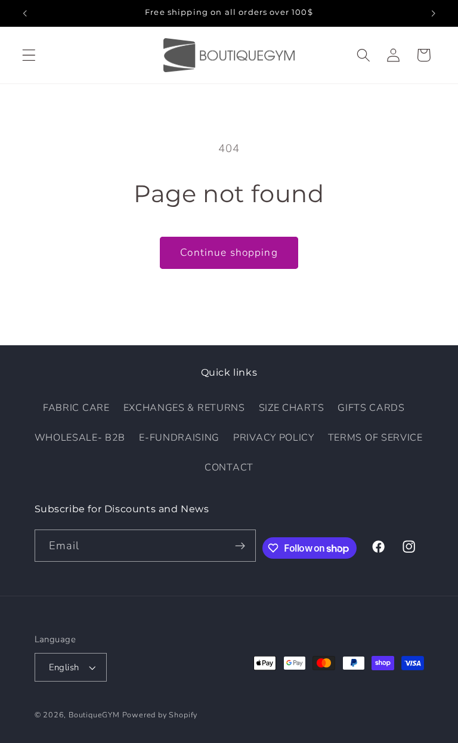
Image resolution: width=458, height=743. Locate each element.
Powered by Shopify (160, 715)
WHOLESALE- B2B (80, 437)
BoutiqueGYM (94, 715)
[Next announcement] (433, 13)
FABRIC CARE (76, 407)
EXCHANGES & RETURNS (184, 407)
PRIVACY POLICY (273, 437)
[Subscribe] (240, 546)
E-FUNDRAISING (179, 437)
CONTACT (229, 467)
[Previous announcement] (25, 13)
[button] (29, 55)
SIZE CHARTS (291, 407)
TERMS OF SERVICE (375, 437)
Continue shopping (229, 252)
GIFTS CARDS (371, 407)
